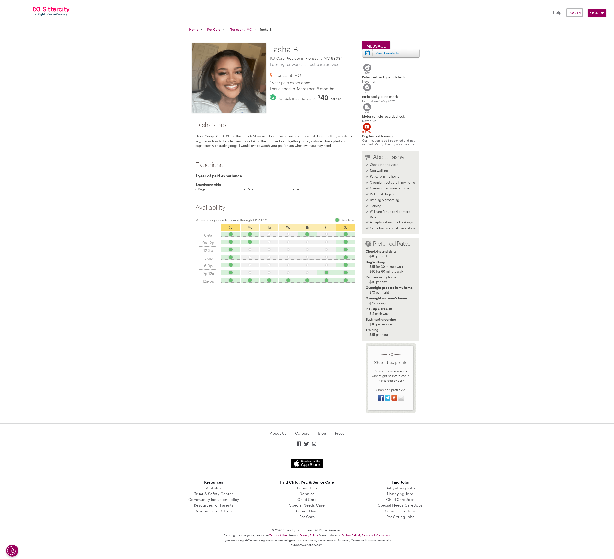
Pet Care (214, 29)
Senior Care (307, 511)
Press (339, 433)
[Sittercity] (51, 11)
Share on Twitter (387, 398)
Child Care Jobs (400, 499)
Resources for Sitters (214, 511)
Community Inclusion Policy (213, 499)
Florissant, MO (240, 29)
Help (557, 12)
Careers (302, 433)
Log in (574, 13)
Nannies (307, 493)
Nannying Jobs (400, 493)
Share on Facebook (381, 398)
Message (376, 46)
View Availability (387, 53)
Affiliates (213, 488)
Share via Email (401, 398)
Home (194, 29)
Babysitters (307, 488)
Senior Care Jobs (400, 511)
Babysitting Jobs (400, 488)
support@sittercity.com (307, 544)
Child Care (307, 499)
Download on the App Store (307, 463)
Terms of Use (278, 535)
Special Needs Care (307, 505)
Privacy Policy (309, 535)
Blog (322, 433)
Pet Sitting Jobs (400, 516)
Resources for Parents (214, 505)
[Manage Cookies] (12, 551)
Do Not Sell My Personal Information (366, 535)
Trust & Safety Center (213, 493)
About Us (278, 433)
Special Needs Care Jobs (400, 505)
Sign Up (597, 13)
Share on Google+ (394, 398)
